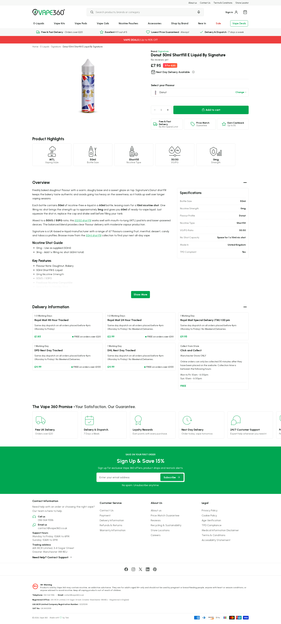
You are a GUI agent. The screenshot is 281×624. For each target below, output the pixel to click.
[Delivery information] (193, 72)
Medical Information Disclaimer (220, 530)
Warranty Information (113, 530)
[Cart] (245, 12)
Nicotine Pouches (128, 23)
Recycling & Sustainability (166, 525)
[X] (140, 569)
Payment (105, 515)
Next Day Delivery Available (173, 72)
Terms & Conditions (223, 2)
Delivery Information (112, 520)
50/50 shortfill (83, 220)
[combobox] (141, 12)
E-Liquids (38, 23)
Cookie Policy (209, 515)
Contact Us (205, 2)
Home (35, 46)
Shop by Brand (179, 23)
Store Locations (160, 530)
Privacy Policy (209, 510)
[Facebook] (126, 569)
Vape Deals (239, 23)
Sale (218, 23)
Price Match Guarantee (165, 515)
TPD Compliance (211, 525)
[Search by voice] (198, 12)
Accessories (154, 23)
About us (192, 2)
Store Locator (242, 2)
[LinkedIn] (147, 569)
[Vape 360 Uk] (48, 12)
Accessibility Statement (216, 540)
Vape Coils (103, 23)
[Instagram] (133, 569)
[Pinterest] (154, 569)
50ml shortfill (93, 235)
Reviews (156, 520)
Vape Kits (59, 23)
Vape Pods (81, 23)
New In (202, 23)
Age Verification (211, 520)
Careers (155, 535)
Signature (56, 46)
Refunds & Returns (111, 525)
